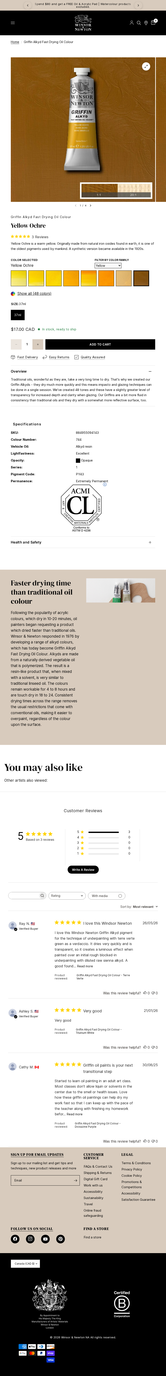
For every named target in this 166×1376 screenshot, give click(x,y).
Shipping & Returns (98, 1173)
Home (15, 42)
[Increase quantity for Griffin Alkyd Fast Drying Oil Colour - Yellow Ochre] (37, 344)
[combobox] (67, 896)
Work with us (93, 1185)
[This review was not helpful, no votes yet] (153, 993)
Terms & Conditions (136, 1163)
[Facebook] (15, 1239)
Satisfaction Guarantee (138, 1200)
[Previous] (28, 5)
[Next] (138, 5)
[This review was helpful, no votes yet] (145, 993)
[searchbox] (23, 895)
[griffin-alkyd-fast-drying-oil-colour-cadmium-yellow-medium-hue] (71, 278)
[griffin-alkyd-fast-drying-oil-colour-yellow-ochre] (141, 278)
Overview (19, 371)
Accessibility (93, 1192)
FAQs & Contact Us (98, 1166)
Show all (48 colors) (34, 294)
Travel (88, 1204)
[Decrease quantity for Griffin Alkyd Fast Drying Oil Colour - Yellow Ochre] (16, 344)
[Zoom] (146, 66)
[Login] (131, 23)
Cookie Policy (131, 1175)
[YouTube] (45, 1239)
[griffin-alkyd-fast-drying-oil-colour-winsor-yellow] (36, 278)
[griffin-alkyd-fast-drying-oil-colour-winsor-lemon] (19, 278)
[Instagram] (30, 1239)
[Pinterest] (60, 1239)
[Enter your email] (75, 1180)
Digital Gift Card (95, 1179)
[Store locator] (146, 23)
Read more (85, 966)
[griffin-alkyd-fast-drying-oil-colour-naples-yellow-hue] (124, 278)
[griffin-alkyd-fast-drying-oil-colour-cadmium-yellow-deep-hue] (106, 278)
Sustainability (93, 1198)
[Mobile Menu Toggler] (13, 23)
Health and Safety (26, 542)
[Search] (138, 23)
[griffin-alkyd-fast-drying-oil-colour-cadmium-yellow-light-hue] (54, 278)
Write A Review (83, 869)
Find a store (92, 1237)
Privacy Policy (131, 1169)
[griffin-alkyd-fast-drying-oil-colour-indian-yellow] (89, 278)
